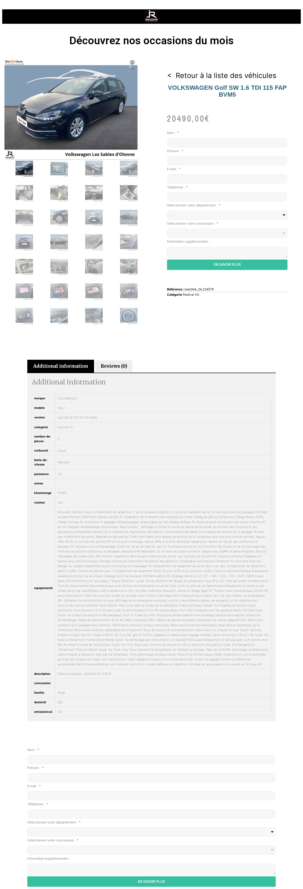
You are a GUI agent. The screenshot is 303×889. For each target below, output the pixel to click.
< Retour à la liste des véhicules (221, 75)
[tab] (60, 366)
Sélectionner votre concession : (191, 224)
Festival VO (191, 294)
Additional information (60, 366)
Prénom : (174, 151)
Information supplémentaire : (188, 242)
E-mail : (172, 169)
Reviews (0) (114, 366)
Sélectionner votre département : (192, 205)
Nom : (172, 133)
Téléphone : (176, 187)
